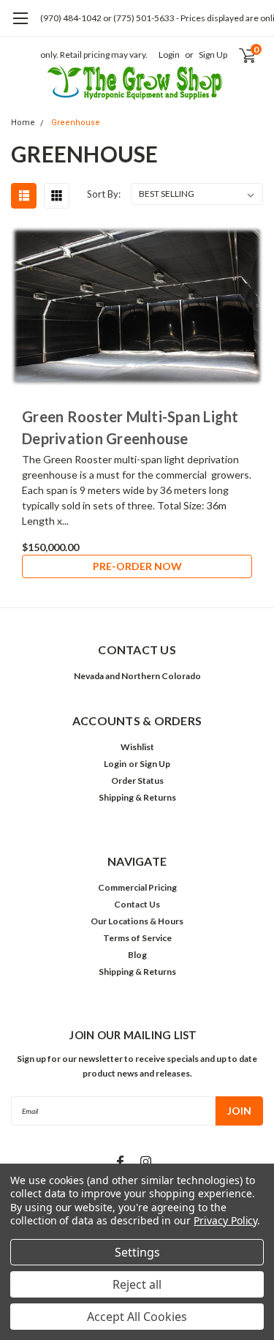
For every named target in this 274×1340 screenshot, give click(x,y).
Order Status (137, 780)
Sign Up (213, 54)
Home (23, 122)
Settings (137, 1252)
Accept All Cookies (137, 1317)
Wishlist (137, 746)
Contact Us (137, 904)
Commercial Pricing (137, 887)
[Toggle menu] (20, 25)
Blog (137, 954)
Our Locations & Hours (137, 921)
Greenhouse (75, 122)
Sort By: (104, 194)
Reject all (137, 1284)
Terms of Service (137, 937)
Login (169, 54)
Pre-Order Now (137, 566)
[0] (238, 55)
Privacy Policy (225, 1220)
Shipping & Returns (137, 797)
